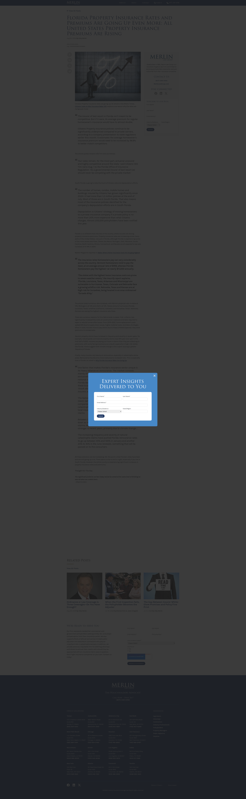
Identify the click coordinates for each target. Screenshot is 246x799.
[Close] (154, 376)
